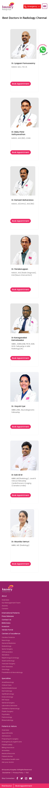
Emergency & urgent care (12, 742)
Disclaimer (6, 772)
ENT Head (5, 700)
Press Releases (8, 616)
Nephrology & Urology (10, 658)
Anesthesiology (8, 682)
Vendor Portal (7, 630)
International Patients (11, 613)
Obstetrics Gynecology (11, 708)
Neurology (6, 640)
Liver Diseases (7, 666)
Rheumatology (7, 720)
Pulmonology (7, 717)
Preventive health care (10, 759)
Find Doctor (7, 786)
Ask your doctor (8, 762)
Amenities (6, 750)
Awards (5, 606)
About (4, 596)
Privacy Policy (18, 772)
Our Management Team (11, 603)
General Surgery (8, 703)
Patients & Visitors (9, 726)
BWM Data (6, 623)
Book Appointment (20, 83)
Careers (5, 608)
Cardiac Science (8, 637)
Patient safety (7, 745)
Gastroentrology (8, 661)
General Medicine (9, 643)
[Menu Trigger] (44, 6)
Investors (5, 626)
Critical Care (6, 685)
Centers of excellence (11, 633)
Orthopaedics (7, 652)
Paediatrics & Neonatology (12, 672)
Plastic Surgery (7, 711)
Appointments (7, 733)
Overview (5, 600)
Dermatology (7, 691)
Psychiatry (6, 714)
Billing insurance (8, 747)
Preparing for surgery (10, 739)
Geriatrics (5, 655)
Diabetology (6, 646)
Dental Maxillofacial (9, 688)
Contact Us (6, 619)
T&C (27, 772)
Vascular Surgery (8, 663)
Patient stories (7, 756)
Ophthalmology (8, 694)
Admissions (6, 736)
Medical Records (8, 753)
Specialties (6, 678)
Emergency (33, 6)
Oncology (5, 669)
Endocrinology (7, 697)
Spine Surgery (7, 649)
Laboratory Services (9, 705)
